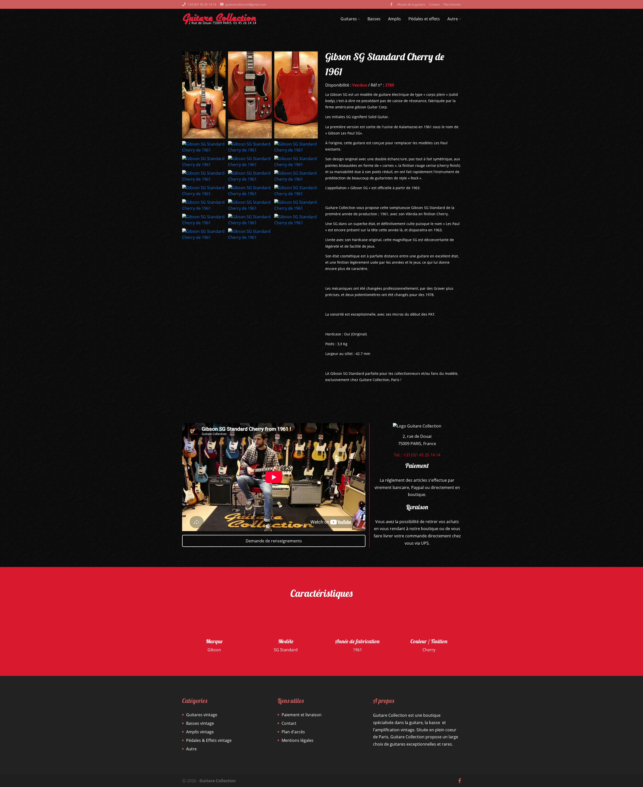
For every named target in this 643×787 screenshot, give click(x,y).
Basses (374, 19)
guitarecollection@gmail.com (246, 4)
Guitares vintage (201, 715)
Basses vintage (200, 723)
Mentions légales (297, 740)
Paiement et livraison (302, 715)
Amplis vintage (200, 732)
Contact (434, 4)
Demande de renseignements (274, 541)
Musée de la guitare (411, 4)
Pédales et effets (424, 19)
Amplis (394, 19)
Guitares (349, 19)
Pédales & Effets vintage (209, 740)
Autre (452, 19)
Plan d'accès (452, 4)
